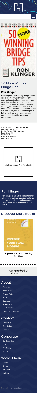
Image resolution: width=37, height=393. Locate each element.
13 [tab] (5, 264)
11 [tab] (1, 264)
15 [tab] (10, 264)
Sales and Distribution (11, 311)
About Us (6, 287)
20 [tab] (21, 264)
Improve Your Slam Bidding (18, 253)
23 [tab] (28, 264)
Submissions (7, 326)
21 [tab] (23, 264)
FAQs (5, 297)
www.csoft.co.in (17, 388)
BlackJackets (8, 308)
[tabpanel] (18, 238)
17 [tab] (14, 264)
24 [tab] (30, 264)
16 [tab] (12, 264)
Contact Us (7, 323)
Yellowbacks (7, 304)
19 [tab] (19, 264)
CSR (5, 344)
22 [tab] (26, 264)
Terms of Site (7, 290)
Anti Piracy (7, 348)
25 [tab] (32, 264)
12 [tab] (3, 264)
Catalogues (7, 301)
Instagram (6, 370)
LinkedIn (6, 373)
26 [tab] (35, 264)
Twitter (5, 366)
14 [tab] (7, 264)
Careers (6, 330)
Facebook (6, 363)
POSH (5, 351)
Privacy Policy (8, 294)
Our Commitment (9, 341)
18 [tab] (16, 264)
